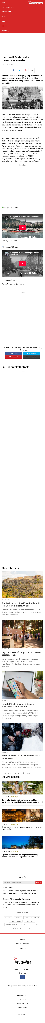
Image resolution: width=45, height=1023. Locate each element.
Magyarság (29, 921)
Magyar (17, 918)
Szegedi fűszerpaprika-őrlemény (16, 899)
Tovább (35, 893)
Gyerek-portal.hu (22, 1011)
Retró (4, 16)
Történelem (17, 928)
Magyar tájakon (7, 7)
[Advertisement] (22, 183)
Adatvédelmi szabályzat (22, 943)
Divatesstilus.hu (22, 1007)
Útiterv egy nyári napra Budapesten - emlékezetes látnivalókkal (22, 828)
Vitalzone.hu (22, 999)
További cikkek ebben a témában (16, 773)
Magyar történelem (32, 918)
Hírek (3, 21)
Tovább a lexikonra (22, 912)
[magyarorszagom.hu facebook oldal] (22, 977)
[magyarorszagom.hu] (36, 3)
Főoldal (22, 939)
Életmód (4, 26)
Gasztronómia (6, 12)
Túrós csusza (8, 888)
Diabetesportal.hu (22, 1003)
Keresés (38, 882)
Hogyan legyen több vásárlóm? (22, 969)
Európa (8, 918)
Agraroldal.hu (22, 1014)
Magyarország (16, 921)
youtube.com (12, 241)
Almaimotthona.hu (22, 995)
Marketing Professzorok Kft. (28, 987)
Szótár (22, 877)
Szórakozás (34, 925)
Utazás (28, 928)
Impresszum (22, 948)
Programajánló (11, 925)
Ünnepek (4, 30)
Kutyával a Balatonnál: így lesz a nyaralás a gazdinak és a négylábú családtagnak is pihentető (22, 801)
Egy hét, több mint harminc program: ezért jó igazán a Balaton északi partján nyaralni (20, 856)
